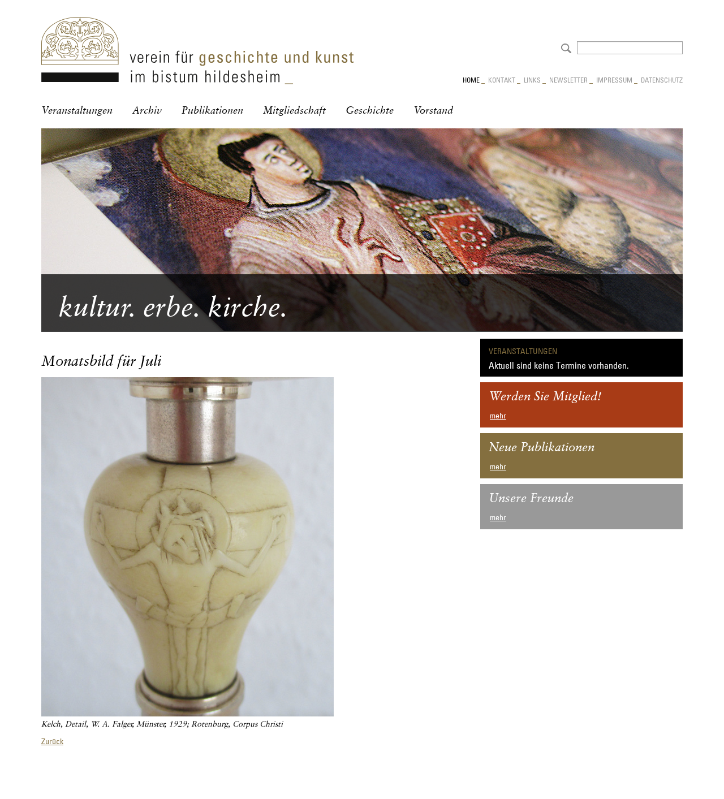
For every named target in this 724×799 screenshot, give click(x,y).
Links (532, 79)
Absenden (564, 47)
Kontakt (501, 79)
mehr (498, 416)
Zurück (52, 741)
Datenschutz (662, 79)
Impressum (614, 79)
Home (471, 79)
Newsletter (568, 79)
